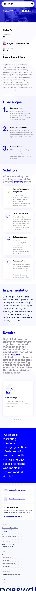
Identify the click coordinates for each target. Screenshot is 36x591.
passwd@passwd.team (18, 490)
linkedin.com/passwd (17, 499)
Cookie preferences (8, 563)
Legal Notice (6, 566)
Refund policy (6, 558)
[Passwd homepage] (8, 4)
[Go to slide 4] (20, 419)
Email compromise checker (11, 574)
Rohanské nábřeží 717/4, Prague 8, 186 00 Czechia (10, 529)
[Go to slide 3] (18, 419)
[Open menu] (32, 4)
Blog (3, 583)
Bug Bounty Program (12, 517)
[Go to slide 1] (14, 419)
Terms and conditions (9, 555)
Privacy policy (6, 560)
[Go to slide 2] (16, 419)
